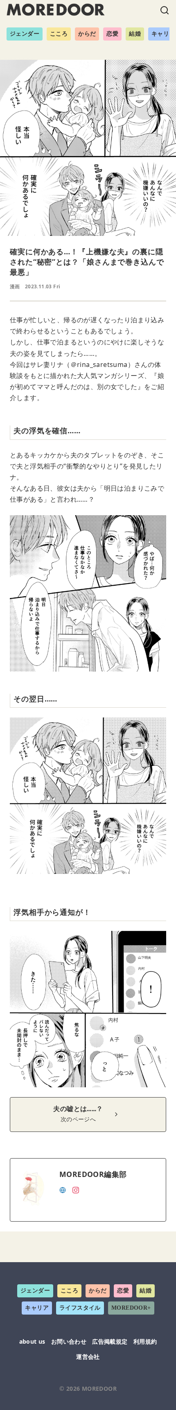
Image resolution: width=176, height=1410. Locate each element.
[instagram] (75, 1189)
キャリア (37, 1308)
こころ (59, 34)
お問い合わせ (68, 1341)
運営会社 (88, 1356)
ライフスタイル (80, 1308)
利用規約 (145, 1341)
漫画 (15, 286)
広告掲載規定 (109, 1341)
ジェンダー (24, 34)
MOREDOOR (99, 1388)
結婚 (135, 34)
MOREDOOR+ (131, 1308)
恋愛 (112, 34)
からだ (87, 34)
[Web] (62, 1189)
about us (32, 1341)
